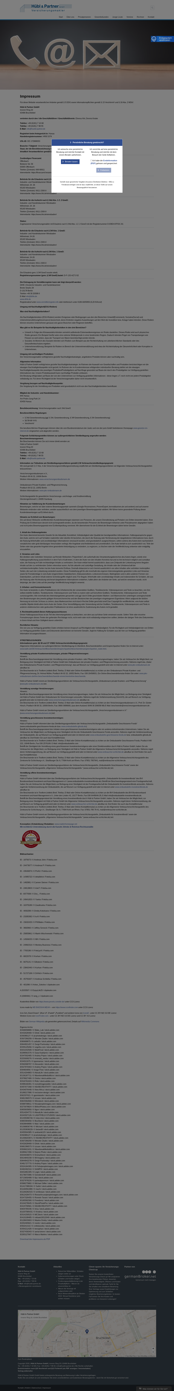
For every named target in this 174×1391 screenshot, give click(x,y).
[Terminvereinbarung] (162, 38)
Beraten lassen (71, 162)
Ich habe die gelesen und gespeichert (104, 162)
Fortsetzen (104, 170)
